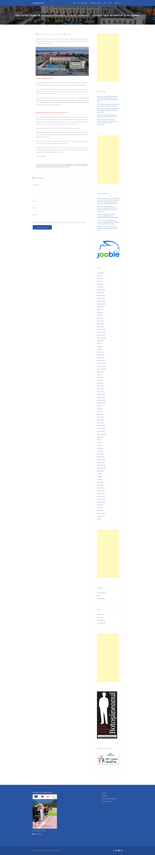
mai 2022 (99, 411)
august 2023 (100, 372)
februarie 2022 (101, 420)
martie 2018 (100, 510)
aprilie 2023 (100, 383)
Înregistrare (117, 3)
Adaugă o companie (96, 3)
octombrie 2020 (101, 465)
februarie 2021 (100, 454)
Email (34, 208)
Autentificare (100, 614)
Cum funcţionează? (82, 3)
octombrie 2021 (101, 431)
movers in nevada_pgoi (103, 198)
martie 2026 (100, 287)
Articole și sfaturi (101, 592)
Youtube (119, 850)
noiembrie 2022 (101, 397)
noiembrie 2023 (101, 363)
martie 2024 (100, 352)
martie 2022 (100, 417)
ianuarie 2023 (100, 391)
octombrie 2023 (101, 366)
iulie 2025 (99, 309)
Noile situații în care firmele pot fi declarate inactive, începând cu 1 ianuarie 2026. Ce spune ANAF (108, 222)
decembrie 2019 (101, 493)
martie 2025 (100, 321)
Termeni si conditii (106, 801)
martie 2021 (100, 451)
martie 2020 (100, 485)
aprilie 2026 (100, 284)
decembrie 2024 (101, 329)
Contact (104, 793)
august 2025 (100, 306)
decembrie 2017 (101, 513)
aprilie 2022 (100, 414)
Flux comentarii (101, 620)
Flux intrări (100, 617)
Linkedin (121, 850)
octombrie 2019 (101, 499)
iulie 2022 (99, 406)
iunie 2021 (99, 442)
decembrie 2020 (101, 459)
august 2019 (100, 505)
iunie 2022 (99, 408)
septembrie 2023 (101, 369)
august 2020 (100, 471)
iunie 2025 (99, 312)
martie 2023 (100, 386)
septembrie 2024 (101, 338)
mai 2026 (99, 281)
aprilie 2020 (100, 482)
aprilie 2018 (100, 507)
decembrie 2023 (101, 360)
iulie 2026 (99, 275)
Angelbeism (100, 226)
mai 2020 (99, 479)
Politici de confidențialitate (109, 798)
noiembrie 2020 (101, 462)
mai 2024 (99, 349)
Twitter (116, 850)
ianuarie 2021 (100, 456)
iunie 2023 (99, 377)
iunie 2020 (99, 476)
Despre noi (104, 796)
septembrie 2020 (101, 468)
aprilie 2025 (100, 318)
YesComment (38, 3)
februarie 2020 (101, 488)
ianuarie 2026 (100, 292)
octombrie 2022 (101, 400)
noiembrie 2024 (101, 332)
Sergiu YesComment (44, 34)
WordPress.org (101, 623)
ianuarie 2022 (100, 422)
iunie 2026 (99, 278)
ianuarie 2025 (100, 326)
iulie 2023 (99, 374)
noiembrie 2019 (101, 496)
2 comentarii (69, 34)
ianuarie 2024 (100, 357)
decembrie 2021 (101, 425)
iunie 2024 (99, 346)
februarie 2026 (101, 290)
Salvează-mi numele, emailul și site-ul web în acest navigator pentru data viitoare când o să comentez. (59, 222)
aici (79, 165)
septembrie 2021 (101, 434)
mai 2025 (99, 315)
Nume (35, 201)
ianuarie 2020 (100, 490)
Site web (35, 214)
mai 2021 (99, 445)
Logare (110, 3)
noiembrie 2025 (101, 298)
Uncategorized (101, 598)
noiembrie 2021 (101, 428)
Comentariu (36, 185)
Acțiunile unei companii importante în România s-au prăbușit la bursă (107, 228)
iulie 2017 (99, 519)
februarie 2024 (101, 355)
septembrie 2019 (101, 502)
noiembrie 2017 (101, 516)
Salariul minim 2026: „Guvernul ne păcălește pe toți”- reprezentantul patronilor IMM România (107, 216)
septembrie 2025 (101, 304)
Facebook (113, 850)
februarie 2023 (101, 389)
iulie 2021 (99, 439)
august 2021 (100, 437)
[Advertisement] (108, 57)
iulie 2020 (99, 473)
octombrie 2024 (101, 335)
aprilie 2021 (100, 448)
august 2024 (100, 340)
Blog (105, 3)
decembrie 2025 (101, 295)
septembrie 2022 (101, 403)
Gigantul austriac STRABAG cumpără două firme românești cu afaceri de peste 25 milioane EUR (108, 110)
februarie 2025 (101, 323)
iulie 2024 (99, 343)
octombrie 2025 (101, 301)
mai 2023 (99, 380)
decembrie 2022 (101, 394)
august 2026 (100, 273)
